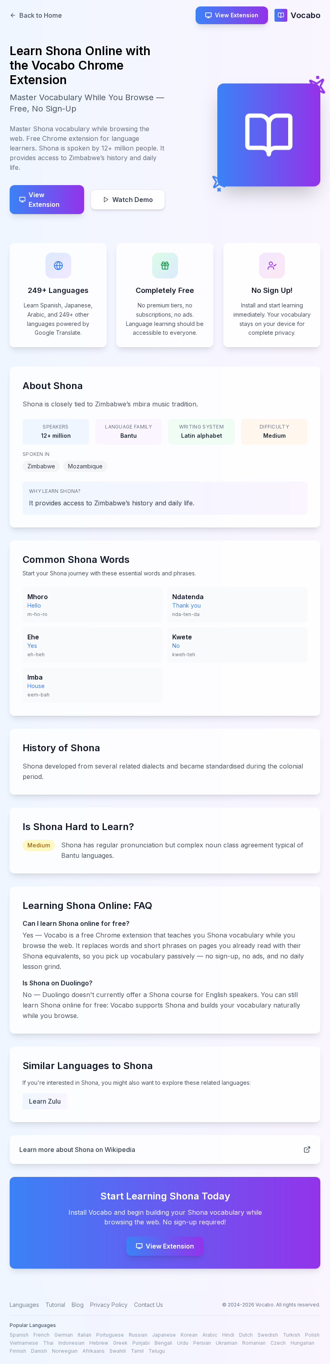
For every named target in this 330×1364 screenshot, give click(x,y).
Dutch (246, 1335)
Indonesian (71, 1343)
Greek (120, 1343)
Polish (312, 1335)
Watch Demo (132, 200)
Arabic (209, 1335)
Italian (84, 1335)
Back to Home (40, 15)
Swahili (117, 1351)
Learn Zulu (45, 1101)
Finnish (18, 1351)
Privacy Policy (109, 1304)
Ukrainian (226, 1343)
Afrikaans (93, 1351)
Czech (278, 1343)
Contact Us (148, 1304)
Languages (24, 1304)
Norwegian (65, 1351)
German (63, 1335)
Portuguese (110, 1335)
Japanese (164, 1335)
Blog (78, 1304)
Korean (189, 1335)
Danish (39, 1351)
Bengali (163, 1343)
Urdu (182, 1343)
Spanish (19, 1335)
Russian (138, 1335)
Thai (48, 1343)
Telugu (156, 1351)
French (41, 1335)
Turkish (291, 1335)
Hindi (228, 1335)
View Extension (236, 15)
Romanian (254, 1343)
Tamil (137, 1351)
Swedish (268, 1335)
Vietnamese (24, 1343)
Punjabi (141, 1343)
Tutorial (55, 1304)
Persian (202, 1343)
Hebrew (98, 1343)
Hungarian (302, 1343)
